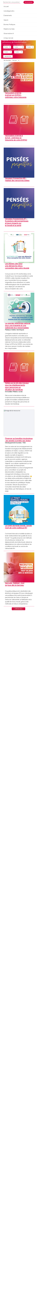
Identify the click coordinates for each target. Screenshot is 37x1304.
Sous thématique (18, 45)
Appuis (6, 20)
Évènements (8, 15)
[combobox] (11, 2)
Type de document (8, 49)
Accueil (6, 6)
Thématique (6, 45)
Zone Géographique (20, 49)
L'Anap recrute (8, 38)
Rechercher (8, 56)
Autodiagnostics (9, 11)
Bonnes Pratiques (9, 24)
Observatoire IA (9, 33)
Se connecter (28, 2)
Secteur (28, 45)
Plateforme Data (9, 29)
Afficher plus (18, 608)
